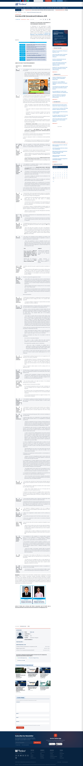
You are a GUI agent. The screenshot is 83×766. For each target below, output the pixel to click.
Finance (60, 7)
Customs (42, 7)
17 (53, 176)
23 (66, 176)
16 (66, 174)
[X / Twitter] (21, 0)
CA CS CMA (49, 7)
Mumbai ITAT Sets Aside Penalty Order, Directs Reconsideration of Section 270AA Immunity (59, 68)
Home (16, 7)
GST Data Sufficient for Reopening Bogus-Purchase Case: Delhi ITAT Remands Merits (59, 96)
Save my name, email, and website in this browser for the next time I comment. (28, 725)
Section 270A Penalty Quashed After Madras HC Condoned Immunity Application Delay (59, 64)
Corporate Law (20, 12)
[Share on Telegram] (50, 19)
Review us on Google (21, 660)
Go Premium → (60, 44)
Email (17, 717)
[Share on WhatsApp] (47, 19)
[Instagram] (25, 0)
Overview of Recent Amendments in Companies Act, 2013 (26, 646)
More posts (54, 99)
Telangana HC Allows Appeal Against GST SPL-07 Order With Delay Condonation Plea (34, 10)
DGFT (52, 7)
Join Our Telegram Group (34, 657)
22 (64, 176)
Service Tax (28, 7)
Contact (61, 756)
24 (53, 177)
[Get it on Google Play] (52, 744)
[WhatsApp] (27, 0)
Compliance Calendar (53, 756)
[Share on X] (43, 19)
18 (55, 176)
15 (64, 174)
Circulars (51, 753)
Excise (38, 7)
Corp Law (64, 7)
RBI (54, 7)
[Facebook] (20, 0)
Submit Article (62, 753)
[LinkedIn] (24, 0)
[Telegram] (28, 0)
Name (17, 713)
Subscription (49, 0)
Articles (24, 12)
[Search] (44, 1)
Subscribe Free (37, 742)
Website (17, 721)
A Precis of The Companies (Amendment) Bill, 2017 (25, 650)
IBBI (28, 626)
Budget (24, 7)
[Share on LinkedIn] (45, 19)
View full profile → (19, 641)
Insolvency (42, 756)
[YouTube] (23, 0)
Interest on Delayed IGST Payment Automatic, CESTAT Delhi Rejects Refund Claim (59, 78)
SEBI (57, 7)
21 (62, 176)
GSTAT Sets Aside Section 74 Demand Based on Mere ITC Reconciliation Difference (59, 55)
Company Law (33, 7)
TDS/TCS (32, 756)
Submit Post (60, 0)
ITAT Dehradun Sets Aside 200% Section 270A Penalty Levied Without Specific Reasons (60, 88)
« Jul (53, 181)
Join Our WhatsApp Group (22, 657)
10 (53, 174)
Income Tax (20, 7)
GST (45, 7)
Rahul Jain (18, 19)
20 (60, 176)
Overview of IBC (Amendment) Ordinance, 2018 (31, 16)
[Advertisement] (22, 32)
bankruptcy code (23, 626)
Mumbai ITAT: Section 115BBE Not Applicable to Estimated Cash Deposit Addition (59, 83)
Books (54, 0)
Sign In (65, 0)
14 (62, 174)
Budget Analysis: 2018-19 (20, 648)
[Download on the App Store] (59, 744)
